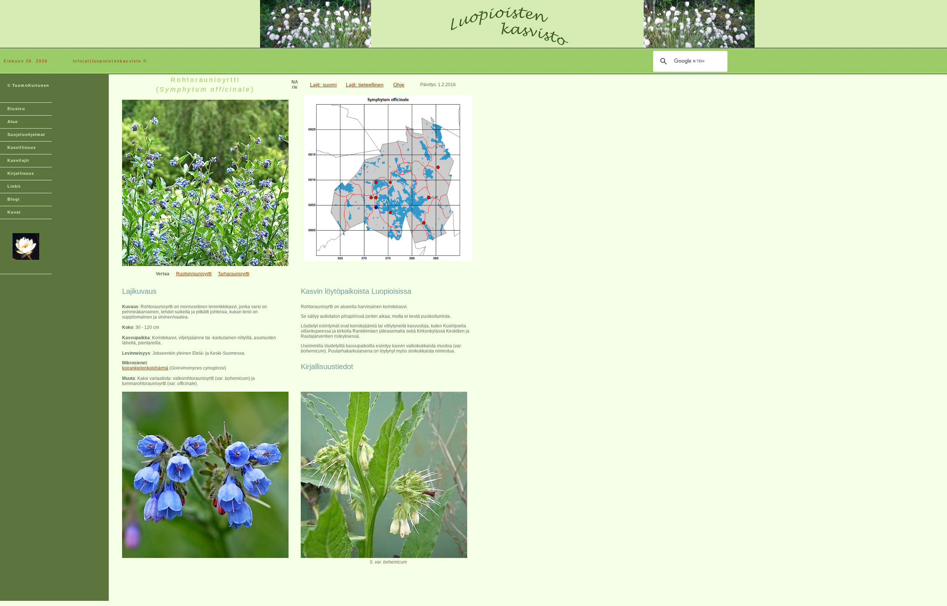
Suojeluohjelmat (26, 134)
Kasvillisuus (21, 147)
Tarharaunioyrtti (233, 273)
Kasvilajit (18, 160)
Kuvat (14, 212)
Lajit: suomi (323, 85)
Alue (12, 121)
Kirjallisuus (20, 173)
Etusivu (16, 108)
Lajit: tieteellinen (365, 85)
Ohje (398, 85)
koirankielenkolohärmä (145, 368)
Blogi (13, 199)
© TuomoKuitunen (28, 85)
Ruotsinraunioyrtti (194, 273)
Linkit (14, 186)
